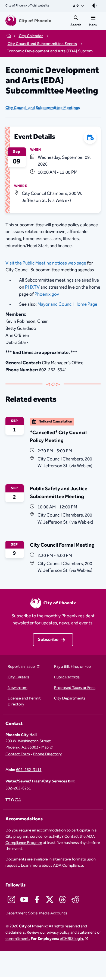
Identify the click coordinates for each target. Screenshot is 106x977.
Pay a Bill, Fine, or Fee (72, 667)
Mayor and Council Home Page (67, 304)
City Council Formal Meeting (62, 545)
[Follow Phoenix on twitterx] (50, 899)
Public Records (67, 677)
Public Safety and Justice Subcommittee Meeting (58, 493)
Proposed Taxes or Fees (74, 688)
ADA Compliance (68, 865)
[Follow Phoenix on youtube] (24, 899)
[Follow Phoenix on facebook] (37, 899)
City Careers (18, 677)
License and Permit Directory (24, 701)
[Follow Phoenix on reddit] (75, 899)
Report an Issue (22, 667)
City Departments (70, 698)
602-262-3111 (29, 770)
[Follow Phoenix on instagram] (11, 899)
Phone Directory (47, 754)
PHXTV (32, 287)
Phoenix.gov (47, 294)
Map (45, 747)
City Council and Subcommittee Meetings (42, 108)
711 (18, 800)
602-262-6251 (18, 788)
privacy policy (58, 932)
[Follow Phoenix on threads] (62, 899)
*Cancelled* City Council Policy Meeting (58, 436)
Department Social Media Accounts (36, 913)
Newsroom (17, 688)
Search (75, 25)
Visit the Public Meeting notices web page (45, 263)
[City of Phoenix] (28, 20)
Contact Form (17, 754)
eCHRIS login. (72, 938)
